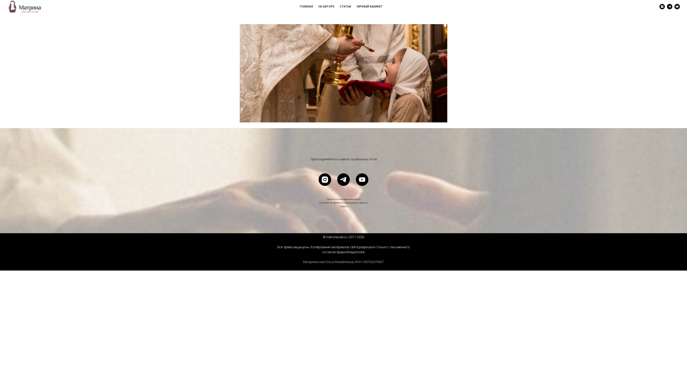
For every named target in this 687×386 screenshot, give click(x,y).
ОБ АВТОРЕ (326, 6)
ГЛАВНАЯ (306, 6)
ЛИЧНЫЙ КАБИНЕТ (369, 6)
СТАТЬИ (345, 6)
